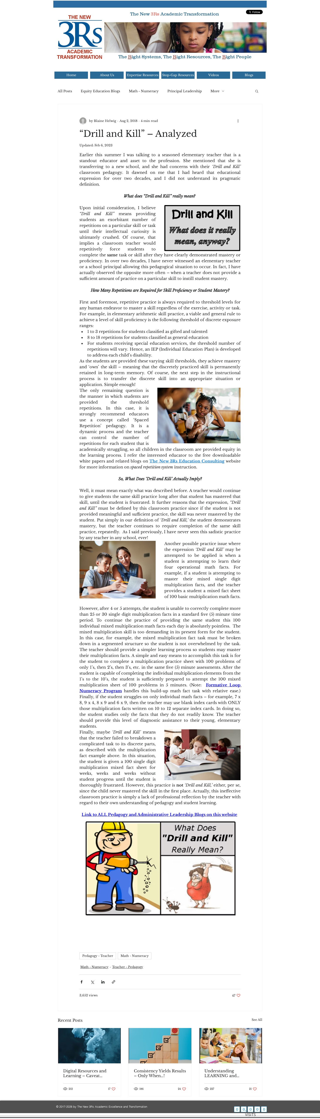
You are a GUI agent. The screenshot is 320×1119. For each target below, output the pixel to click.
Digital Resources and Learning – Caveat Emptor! (84, 1073)
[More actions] (238, 120)
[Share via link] (113, 982)
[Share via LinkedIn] (103, 982)
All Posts (65, 91)
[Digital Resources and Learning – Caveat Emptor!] (89, 1045)
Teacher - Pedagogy (127, 967)
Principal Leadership (184, 91)
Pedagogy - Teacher (97, 956)
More (215, 91)
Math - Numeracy (144, 91)
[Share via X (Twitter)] (92, 982)
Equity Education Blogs (100, 91)
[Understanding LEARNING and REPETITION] (230, 1045)
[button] (257, 91)
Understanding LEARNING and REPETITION (220, 1073)
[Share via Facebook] (81, 982)
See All (257, 1020)
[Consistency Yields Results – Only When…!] (160, 1045)
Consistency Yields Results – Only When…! (160, 1073)
